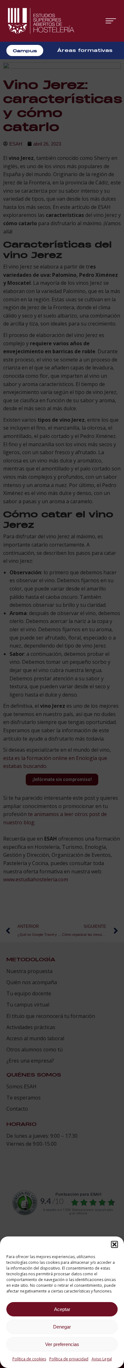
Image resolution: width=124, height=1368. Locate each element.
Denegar (62, 1326)
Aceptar (62, 1309)
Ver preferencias (62, 1344)
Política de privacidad (68, 1359)
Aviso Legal (102, 1359)
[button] (114, 1244)
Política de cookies (29, 1359)
